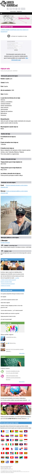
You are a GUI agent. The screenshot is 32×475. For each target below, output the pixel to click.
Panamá (21, 450)
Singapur (21, 454)
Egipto (3, 441)
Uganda (2, 463)
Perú (2, 454)
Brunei (21, 432)
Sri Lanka (25, 454)
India (21, 441)
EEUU (26, 437)
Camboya (25, 432)
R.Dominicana (12, 454)
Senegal (16, 454)
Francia (12, 441)
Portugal (7, 454)
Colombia (7, 437)
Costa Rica (12, 437)
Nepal (12, 450)
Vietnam (12, 463)
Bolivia (16, 432)
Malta (2, 450)
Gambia (16, 441)
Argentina (7, 432)
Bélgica (12, 432)
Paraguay (25, 450)
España (21, 437)
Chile (2, 437)
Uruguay (7, 463)
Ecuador (16, 437)
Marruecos (7, 450)
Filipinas (7, 441)
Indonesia (25, 441)
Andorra (2, 432)
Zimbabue (16, 463)
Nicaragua (16, 450)
